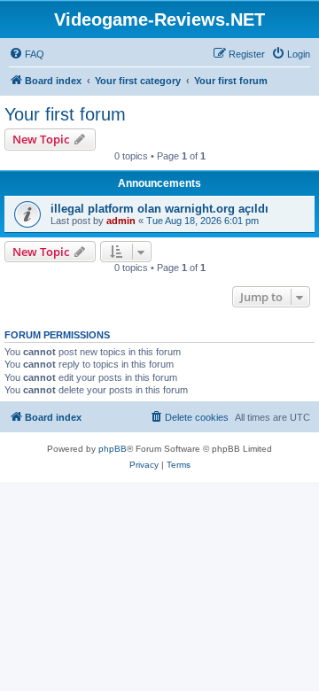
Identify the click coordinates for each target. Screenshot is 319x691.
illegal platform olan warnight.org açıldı (159, 208)
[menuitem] (26, 54)
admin (121, 220)
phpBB (112, 449)
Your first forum (65, 114)
